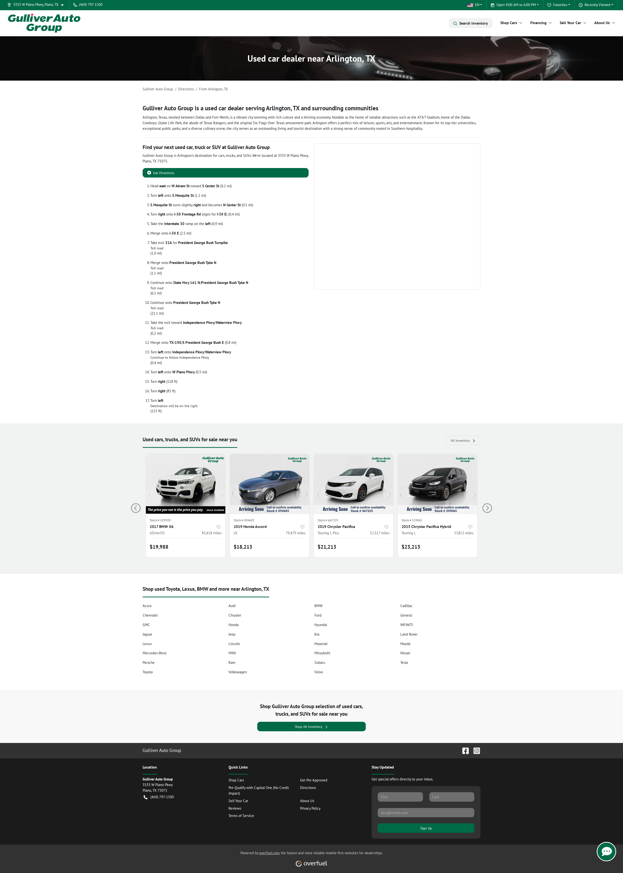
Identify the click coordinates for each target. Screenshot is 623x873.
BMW (318, 605)
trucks (230, 155)
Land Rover (409, 634)
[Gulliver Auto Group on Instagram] (474, 750)
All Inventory (460, 440)
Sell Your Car (238, 800)
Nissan (405, 653)
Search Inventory (473, 23)
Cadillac (406, 605)
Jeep (232, 634)
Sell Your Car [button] (570, 22)
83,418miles (211, 533)
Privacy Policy (310, 808)
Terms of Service (241, 815)
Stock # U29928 (160, 520)
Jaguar (147, 634)
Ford (317, 615)
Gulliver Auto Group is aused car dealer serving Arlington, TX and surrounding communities (260, 108)
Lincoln (234, 643)
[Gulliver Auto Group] (44, 23)
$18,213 (243, 547)
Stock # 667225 (328, 520)
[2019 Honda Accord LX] (269, 484)
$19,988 (159, 547)
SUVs (247, 155)
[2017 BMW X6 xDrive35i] (185, 484)
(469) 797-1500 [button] (90, 4)
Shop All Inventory (308, 726)
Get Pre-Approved (313, 780)
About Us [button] (602, 22)
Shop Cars (236, 780)
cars (221, 155)
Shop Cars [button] (508, 22)
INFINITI (406, 624)
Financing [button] (538, 22)
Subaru (319, 662)
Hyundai (320, 624)
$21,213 (327, 547)
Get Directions (163, 172)
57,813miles (463, 533)
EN (477, 4)
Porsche (149, 662)
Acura (147, 605)
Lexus (147, 643)
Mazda (405, 643)
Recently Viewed (597, 4)
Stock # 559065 (412, 520)
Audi (232, 605)
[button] (37, 4)
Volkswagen (238, 672)
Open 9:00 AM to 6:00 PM (516, 4)
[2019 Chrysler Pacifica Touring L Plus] (353, 484)
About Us (307, 800)
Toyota (148, 672)
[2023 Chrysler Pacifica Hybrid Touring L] (437, 484)
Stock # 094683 (244, 520)
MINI (232, 653)
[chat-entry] (606, 851)
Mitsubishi (322, 653)
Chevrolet (150, 615)
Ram (232, 662)
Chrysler (235, 615)
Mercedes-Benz (155, 653)
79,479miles (295, 533)
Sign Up (426, 828)
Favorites (560, 4)
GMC (146, 624)
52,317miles (379, 533)
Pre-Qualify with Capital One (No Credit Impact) (259, 790)
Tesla (404, 662)
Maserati (321, 643)
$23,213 (411, 547)
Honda (233, 624)
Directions (308, 787)
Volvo (318, 672)
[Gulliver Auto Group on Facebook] (463, 750)
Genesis (406, 615)
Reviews (235, 808)
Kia (316, 634)
